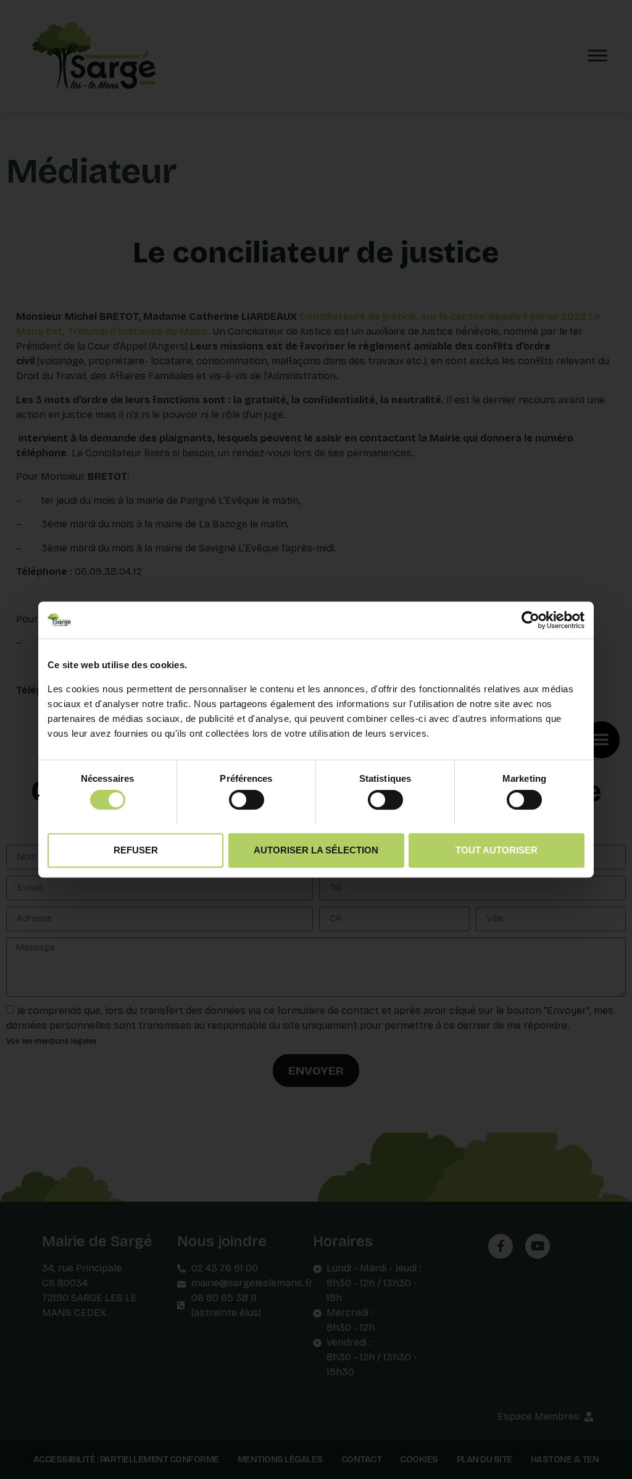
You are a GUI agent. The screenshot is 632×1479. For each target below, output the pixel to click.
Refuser (136, 850)
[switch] (246, 799)
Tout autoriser (496, 850)
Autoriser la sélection (316, 850)
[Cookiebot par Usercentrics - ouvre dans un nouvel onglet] (530, 620)
